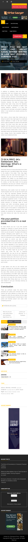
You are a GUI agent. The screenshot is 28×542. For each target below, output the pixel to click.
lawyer (21, 389)
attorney (8, 387)
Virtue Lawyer (17, 504)
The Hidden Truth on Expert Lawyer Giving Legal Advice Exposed (17, 345)
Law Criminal (5, 27)
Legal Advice (13, 31)
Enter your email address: (14, 493)
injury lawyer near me (11, 389)
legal (2, 391)
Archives (4, 374)
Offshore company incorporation (11, 391)
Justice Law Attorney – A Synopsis (22, 313)
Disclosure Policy (14, 536)
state (12, 393)
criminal (13, 387)
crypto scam (19, 387)
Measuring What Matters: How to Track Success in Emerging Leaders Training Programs (17, 328)
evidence (3, 389)
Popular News (18, 36)
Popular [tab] (4, 321)
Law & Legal (5, 23)
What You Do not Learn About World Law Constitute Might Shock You (7, 314)
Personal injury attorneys (5, 393)
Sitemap (22, 536)
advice (3, 387)
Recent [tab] (10, 321)
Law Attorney (14, 23)
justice (17, 389)
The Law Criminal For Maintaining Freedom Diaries (17, 337)
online (18, 391)
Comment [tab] (17, 321)
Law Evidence (14, 27)
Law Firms (4, 31)
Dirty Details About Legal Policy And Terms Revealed (17, 362)
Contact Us (6, 536)
